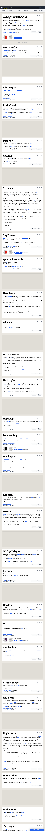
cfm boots (4, 658)
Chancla (4, 163)
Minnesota (5, 497)
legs (21, 815)
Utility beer (5, 373)
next (21, 438)
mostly (9, 90)
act (5, 438)
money (31, 112)
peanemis (14, 266)
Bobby (12, 688)
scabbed (5, 459)
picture (8, 421)
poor (6, 239)
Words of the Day (5, 10)
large (32, 497)
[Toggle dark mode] (43, 8)
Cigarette (5, 514)
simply (16, 501)
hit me (9, 161)
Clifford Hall (9, 504)
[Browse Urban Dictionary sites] (4, 8)
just (21, 782)
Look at (5, 655)
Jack (12, 613)
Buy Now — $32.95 (18, 37)
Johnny (8, 391)
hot (11, 501)
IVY (26, 216)
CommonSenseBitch (12, 32)
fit (15, 22)
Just (5, 244)
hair (7, 651)
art (14, 575)
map (5, 90)
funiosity (4, 819)
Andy (5, 28)
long (15, 143)
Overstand (5, 55)
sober (7, 109)
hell (10, 754)
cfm (10, 655)
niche (7, 262)
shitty (5, 325)
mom (7, 161)
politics (27, 212)
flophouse (4, 768)
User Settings (40, 10)
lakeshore (9, 373)
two (23, 626)
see (27, 438)
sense (31, 143)
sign (4, 626)
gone (35, 200)
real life (17, 423)
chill (40, 736)
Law (20, 218)
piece (19, 263)
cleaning (38, 366)
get (14, 146)
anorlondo (10, 690)
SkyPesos (4, 246)
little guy (11, 685)
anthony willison (8, 526)
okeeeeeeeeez (9, 634)
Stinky (10, 688)
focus (4, 780)
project (16, 575)
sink (30, 782)
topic (11, 50)
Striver (4, 228)
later (22, 628)
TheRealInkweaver (11, 443)
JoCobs (8, 470)
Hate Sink (4, 785)
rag (6, 829)
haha (31, 561)
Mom (5, 467)
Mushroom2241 (12, 268)
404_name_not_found (11, 246)
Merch (40, 32)
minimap (4, 98)
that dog (12, 815)
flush (22, 440)
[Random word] (37, 7)
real (11, 296)
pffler (8, 314)
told (12, 53)
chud (33, 702)
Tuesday (4, 362)
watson (7, 329)
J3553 (8, 768)
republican (25, 25)
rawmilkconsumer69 (10, 428)
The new (6, 112)
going (11, 146)
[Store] (41, 8)
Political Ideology (26, 10)
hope (6, 391)
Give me (5, 266)
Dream (8, 214)
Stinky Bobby (5, 690)
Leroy (5, 53)
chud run (4, 708)
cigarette (18, 514)
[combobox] (24, 8)
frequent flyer (25, 238)
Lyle (5, 367)
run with (19, 706)
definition (34, 554)
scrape (17, 467)
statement (15, 50)
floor (36, 578)
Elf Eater (9, 55)
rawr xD (4, 634)
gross (27, 464)
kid (20, 158)
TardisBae (8, 163)
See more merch (25, 37)
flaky (21, 459)
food (15, 702)
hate (9, 778)
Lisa (8, 28)
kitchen (5, 523)
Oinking (4, 394)
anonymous (8, 148)
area (8, 459)
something (28, 20)
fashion (22, 812)
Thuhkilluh (7, 615)
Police (4, 383)
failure (37, 201)
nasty (26, 440)
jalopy (4, 329)
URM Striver (8, 228)
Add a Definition (34, 10)
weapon (10, 158)
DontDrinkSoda (9, 394)
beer (7, 357)
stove (4, 526)
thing (28, 440)
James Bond (10, 327)
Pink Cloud (4, 116)
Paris (20, 242)
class (40, 609)
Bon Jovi (38, 650)
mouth (26, 521)
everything (19, 90)
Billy (6, 305)
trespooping (5, 443)
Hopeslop (4, 428)
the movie (19, 266)
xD (26, 628)
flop (30, 158)
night (11, 703)
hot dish (4, 504)
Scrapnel (4, 580)
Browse (10, 10)
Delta (4, 238)
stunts (15, 327)
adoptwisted (5, 32)
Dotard (4, 148)
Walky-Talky (5, 563)
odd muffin (10, 563)
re (5, 109)
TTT (22, 216)
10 (5, 425)
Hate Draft (4, 314)
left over (8, 575)
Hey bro (6, 706)
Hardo (4, 615)
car (7, 325)
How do (9, 94)
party (21, 578)
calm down (29, 146)
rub (28, 685)
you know (13, 94)
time (18, 737)
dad (14, 746)
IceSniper (8, 580)
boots (10, 650)
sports (30, 609)
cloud (10, 113)
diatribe (9, 658)
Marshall (27, 209)
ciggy (20, 521)
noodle (9, 501)
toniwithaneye (10, 116)
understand (6, 50)
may (37, 192)
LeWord (8, 98)
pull (7, 327)
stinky (17, 685)
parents (24, 743)
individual (9, 143)
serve (38, 778)
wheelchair (10, 558)
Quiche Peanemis (6, 268)
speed (4, 384)
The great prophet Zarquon (12, 785)
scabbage (4, 470)
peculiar (11, 812)
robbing (36, 53)
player (17, 92)
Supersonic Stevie (10, 819)
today (19, 613)
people (19, 384)
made (9, 578)
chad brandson (9, 708)
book (11, 242)
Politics (19, 10)
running (15, 815)
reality (32, 109)
